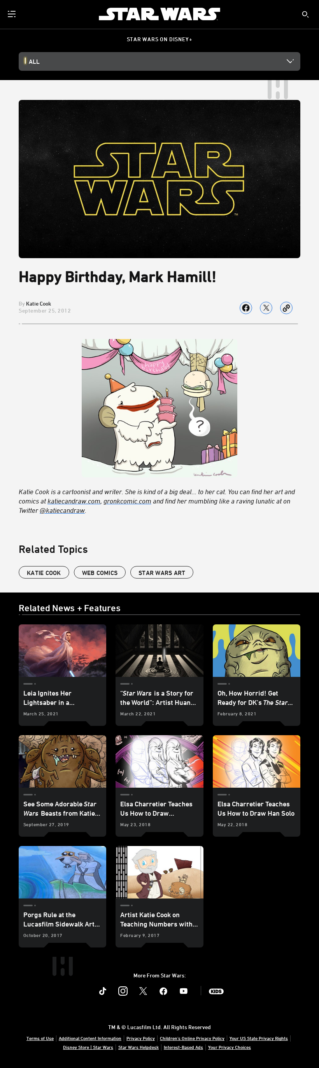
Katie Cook (38, 303)
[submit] (305, 14)
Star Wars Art (161, 572)
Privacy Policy (140, 1038)
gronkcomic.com (127, 501)
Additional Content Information (90, 1038)
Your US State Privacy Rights (259, 1038)
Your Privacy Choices (229, 1047)
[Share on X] (266, 308)
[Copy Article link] (286, 308)
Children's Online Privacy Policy (192, 1038)
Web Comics (100, 572)
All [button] (34, 61)
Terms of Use (40, 1038)
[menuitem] (12, 14)
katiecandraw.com (73, 501)
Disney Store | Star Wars (88, 1047)
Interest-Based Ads (183, 1047)
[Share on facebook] (246, 308)
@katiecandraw (62, 510)
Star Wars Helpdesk (138, 1047)
